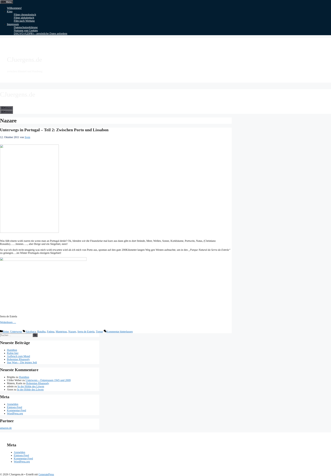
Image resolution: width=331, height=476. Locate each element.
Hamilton (12, 350)
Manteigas (61, 331)
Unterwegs (16, 331)
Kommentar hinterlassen (119, 331)
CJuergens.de (24, 59)
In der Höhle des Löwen (31, 386)
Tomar (99, 331)
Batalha (41, 331)
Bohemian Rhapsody (18, 359)
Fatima (50, 331)
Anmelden (12, 404)
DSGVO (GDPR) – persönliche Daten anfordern (40, 33)
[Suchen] (35, 335)
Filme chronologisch (25, 14)
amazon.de (6, 428)
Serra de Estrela (85, 331)
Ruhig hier (12, 353)
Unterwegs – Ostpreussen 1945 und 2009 (48, 380)
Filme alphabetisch (24, 17)
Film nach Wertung (24, 20)
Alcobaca (31, 331)
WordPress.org (15, 413)
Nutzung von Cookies (26, 30)
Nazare (72, 331)
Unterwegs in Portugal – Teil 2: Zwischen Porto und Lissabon (54, 130)
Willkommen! (14, 8)
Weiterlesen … (8, 322)
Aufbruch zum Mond (18, 356)
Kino (9, 11)
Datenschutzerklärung (26, 27)
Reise (6, 331)
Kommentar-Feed (16, 410)
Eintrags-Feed (14, 407)
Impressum (13, 24)
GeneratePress (46, 474)
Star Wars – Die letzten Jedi (22, 362)
